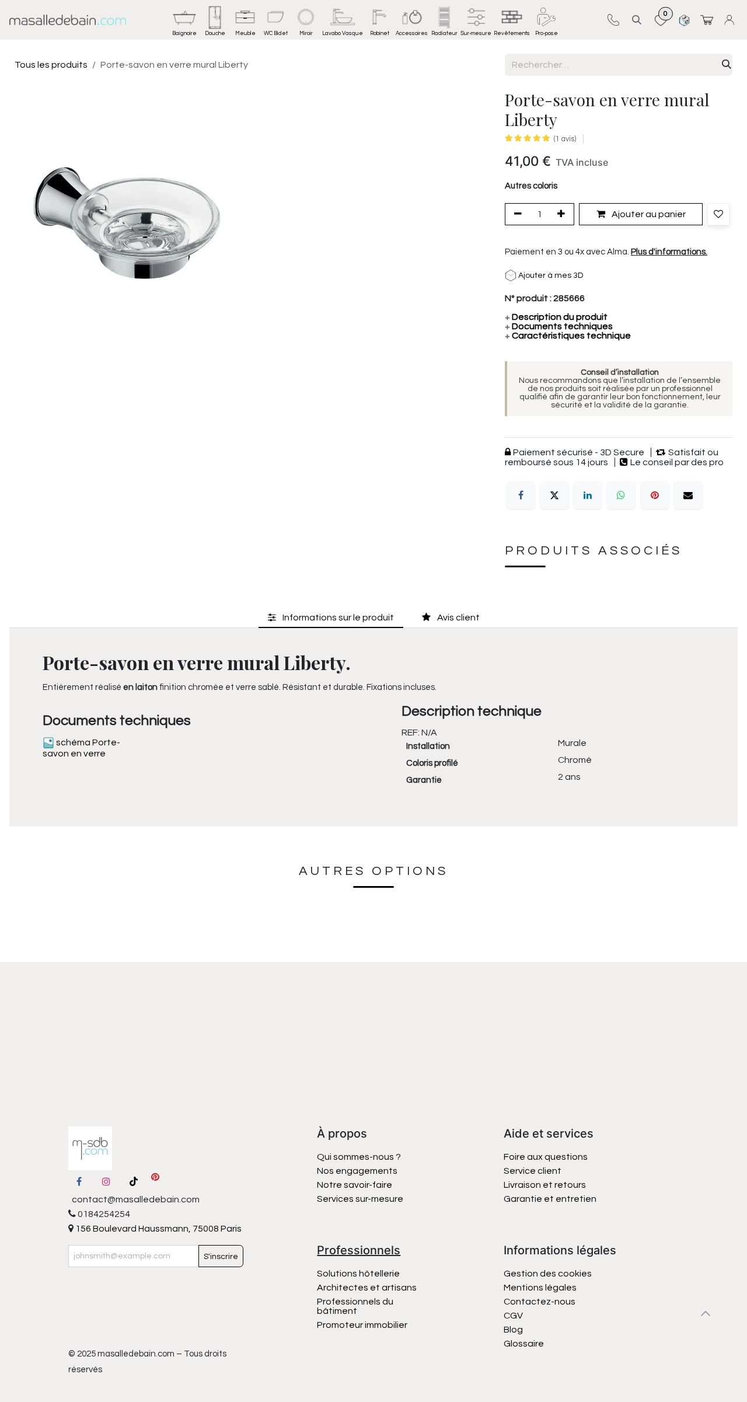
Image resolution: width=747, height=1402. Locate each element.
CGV (513, 1315)
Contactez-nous (540, 1301)
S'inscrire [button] (221, 1257)
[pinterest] (155, 1181)
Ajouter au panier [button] (648, 214)
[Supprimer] (516, 214)
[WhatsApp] (621, 495)
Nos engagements (358, 1171)
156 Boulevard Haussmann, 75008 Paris (158, 1228)
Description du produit (556, 317)
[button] (636, 19)
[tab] (331, 617)
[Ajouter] (563, 214)
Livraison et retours (545, 1185)
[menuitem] (184, 20)
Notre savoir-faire (354, 1185)
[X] (554, 495)
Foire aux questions (546, 1157)
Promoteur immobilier (362, 1325)
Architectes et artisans (367, 1287)
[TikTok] (133, 1181)
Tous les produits (51, 64)
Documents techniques (559, 326)
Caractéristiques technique (568, 335)
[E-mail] (688, 495)
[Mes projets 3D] (684, 19)
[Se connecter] (731, 20)
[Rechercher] (726, 65)
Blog (513, 1329)
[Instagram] (106, 1181)
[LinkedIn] (588, 495)
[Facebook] (521, 495)
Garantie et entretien (550, 1199)
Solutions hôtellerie (358, 1273)
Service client (532, 1171)
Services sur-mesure (360, 1199)
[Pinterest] (655, 495)
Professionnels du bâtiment (355, 1306)
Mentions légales (540, 1287)
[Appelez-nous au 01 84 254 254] (613, 20)
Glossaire (524, 1343)
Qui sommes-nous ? (359, 1157)
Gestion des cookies (548, 1273)
